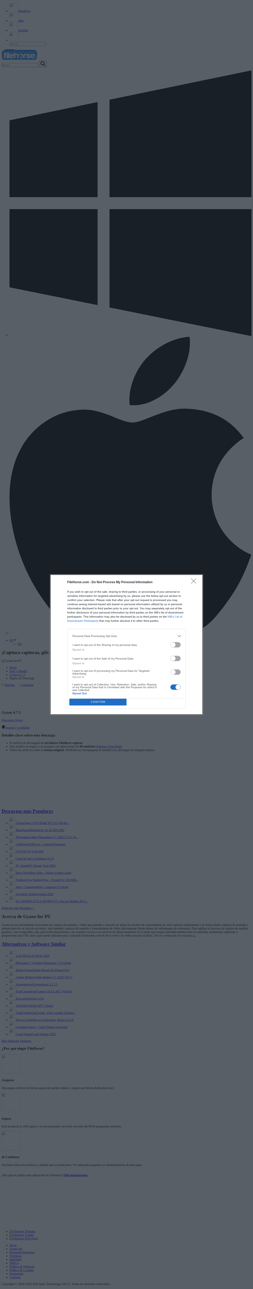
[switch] (175, 644)
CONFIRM (98, 701)
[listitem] (126, 636)
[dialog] (126, 645)
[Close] (195, 582)
